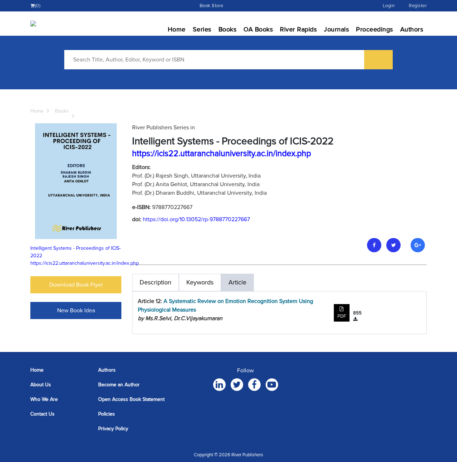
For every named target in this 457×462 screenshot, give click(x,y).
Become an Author (119, 385)
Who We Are (44, 399)
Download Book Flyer (76, 284)
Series (202, 29)
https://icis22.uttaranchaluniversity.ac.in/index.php (84, 263)
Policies (106, 414)
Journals (336, 29)
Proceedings (374, 29)
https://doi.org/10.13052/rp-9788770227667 (196, 219)
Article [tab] (237, 282)
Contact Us (42, 414)
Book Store (212, 6)
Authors (411, 29)
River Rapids (298, 29)
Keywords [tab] (200, 282)
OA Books (258, 29)
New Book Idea (76, 310)
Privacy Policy (113, 429)
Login (389, 6)
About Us (40, 385)
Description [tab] (155, 282)
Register (418, 6)
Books (228, 29)
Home (177, 29)
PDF (341, 316)
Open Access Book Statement (131, 399)
